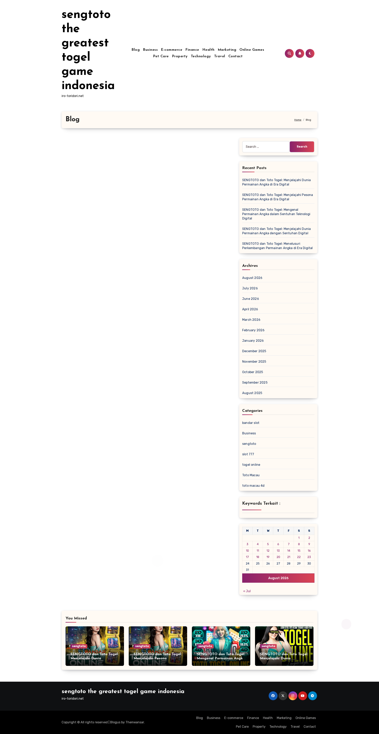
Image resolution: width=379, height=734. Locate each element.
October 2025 (252, 372)
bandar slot (250, 423)
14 (288, 550)
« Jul (247, 591)
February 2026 (253, 330)
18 (257, 557)
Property (180, 56)
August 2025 (252, 393)
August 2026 (252, 278)
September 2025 (254, 382)
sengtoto (249, 444)
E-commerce (171, 50)
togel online (251, 465)
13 (278, 550)
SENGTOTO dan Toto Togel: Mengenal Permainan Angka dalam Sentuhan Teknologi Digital (276, 214)
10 (247, 550)
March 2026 (251, 320)
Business (150, 50)
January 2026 (253, 341)
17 (247, 557)
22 (299, 557)
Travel (219, 56)
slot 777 (248, 454)
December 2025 (254, 351)
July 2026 (250, 288)
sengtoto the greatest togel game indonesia (123, 692)
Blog (135, 50)
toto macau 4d (253, 485)
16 (309, 550)
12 (267, 550)
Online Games (251, 50)
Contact (235, 56)
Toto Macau (251, 475)
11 (258, 550)
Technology (201, 56)
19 (267, 557)
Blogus (115, 722)
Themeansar (135, 722)
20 (278, 557)
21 (288, 557)
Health (208, 50)
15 (298, 550)
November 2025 (254, 361)
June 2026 (250, 299)
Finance (192, 50)
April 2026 (250, 309)
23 (309, 557)
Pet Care (161, 56)
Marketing (227, 50)
